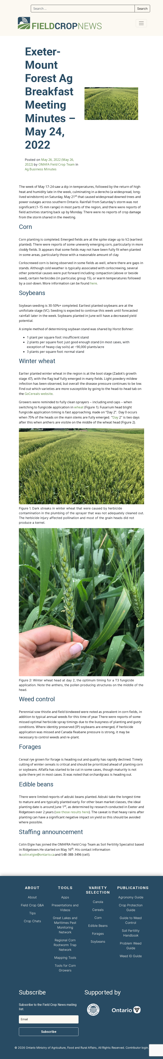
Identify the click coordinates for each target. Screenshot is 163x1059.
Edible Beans (98, 926)
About (32, 897)
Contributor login (137, 1047)
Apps (65, 897)
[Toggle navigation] (141, 23)
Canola (98, 902)
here (93, 283)
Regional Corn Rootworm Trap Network (65, 945)
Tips (32, 913)
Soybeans (98, 941)
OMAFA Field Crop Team (57, 164)
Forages (98, 934)
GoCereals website (39, 394)
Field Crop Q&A (32, 905)
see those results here (72, 812)
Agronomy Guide (130, 897)
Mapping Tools (65, 958)
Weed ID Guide (131, 956)
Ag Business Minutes (40, 169)
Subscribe (48, 1031)
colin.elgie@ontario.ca (38, 854)
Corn (98, 918)
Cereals (98, 910)
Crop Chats (32, 921)
